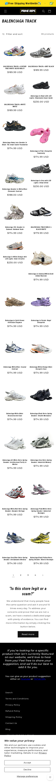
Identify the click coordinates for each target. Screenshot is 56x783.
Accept (27, 762)
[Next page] (43, 575)
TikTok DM (39, 679)
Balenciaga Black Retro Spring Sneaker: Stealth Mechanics (41, 415)
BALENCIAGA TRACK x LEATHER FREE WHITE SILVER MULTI (14, 68)
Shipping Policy (13, 717)
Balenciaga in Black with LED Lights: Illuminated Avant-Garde (41, 97)
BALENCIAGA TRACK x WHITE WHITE (14, 106)
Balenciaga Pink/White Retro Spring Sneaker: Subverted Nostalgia (41, 511)
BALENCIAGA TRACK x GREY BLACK (41, 66)
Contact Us (11, 723)
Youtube (25, 679)
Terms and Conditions (17, 698)
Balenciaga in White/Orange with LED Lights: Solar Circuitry (15, 258)
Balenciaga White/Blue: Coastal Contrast (15, 368)
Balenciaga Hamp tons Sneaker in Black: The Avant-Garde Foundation (15, 144)
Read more (28, 634)
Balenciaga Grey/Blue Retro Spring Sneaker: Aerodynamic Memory (14, 559)
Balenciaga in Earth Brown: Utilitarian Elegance (15, 321)
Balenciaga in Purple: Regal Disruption (41, 321)
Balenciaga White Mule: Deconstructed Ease (14, 415)
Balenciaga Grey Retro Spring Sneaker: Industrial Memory (41, 461)
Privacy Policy (12, 705)
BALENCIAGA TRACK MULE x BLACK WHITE (41, 228)
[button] (5, 11)
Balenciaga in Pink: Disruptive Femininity (41, 152)
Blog (7, 729)
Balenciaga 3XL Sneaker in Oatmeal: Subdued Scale (15, 228)
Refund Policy (12, 711)
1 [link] (13, 575)
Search (9, 692)
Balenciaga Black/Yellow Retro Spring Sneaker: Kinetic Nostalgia (41, 559)
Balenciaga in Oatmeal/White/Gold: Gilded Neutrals (41, 275)
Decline (27, 769)
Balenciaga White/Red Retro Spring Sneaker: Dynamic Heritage (15, 510)
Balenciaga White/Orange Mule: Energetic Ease (41, 368)
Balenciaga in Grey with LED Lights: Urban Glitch (41, 182)
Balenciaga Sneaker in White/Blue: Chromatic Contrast (14, 190)
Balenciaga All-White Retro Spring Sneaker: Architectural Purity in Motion (15, 462)
